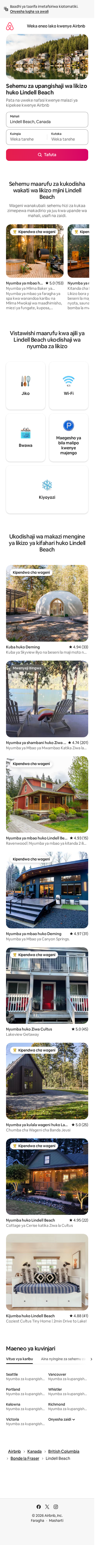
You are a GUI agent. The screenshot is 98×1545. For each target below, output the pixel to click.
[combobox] (47, 122)
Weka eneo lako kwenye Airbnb (56, 26)
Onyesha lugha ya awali (29, 11)
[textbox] (26, 139)
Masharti (56, 1520)
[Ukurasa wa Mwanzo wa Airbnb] (10, 26)
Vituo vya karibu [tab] (19, 1359)
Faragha (37, 1520)
